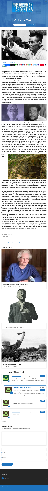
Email (3, 452)
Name (3, 447)
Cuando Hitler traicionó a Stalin (12, 364)
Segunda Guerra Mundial (15, 242)
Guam (5, 242)
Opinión (23, 24)
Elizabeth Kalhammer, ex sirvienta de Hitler (15, 284)
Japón (8, 242)
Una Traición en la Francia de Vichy (13, 325)
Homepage (17, 24)
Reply (42, 375)
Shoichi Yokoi (23, 242)
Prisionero (11, 62)
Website (4, 457)
